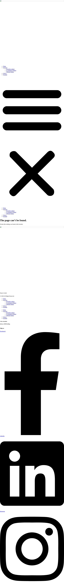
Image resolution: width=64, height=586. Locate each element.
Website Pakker (10, 72)
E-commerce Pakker (11, 70)
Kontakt (5, 74)
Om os (4, 73)
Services (5, 67)
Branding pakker (10, 69)
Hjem (4, 66)
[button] (32, 141)
